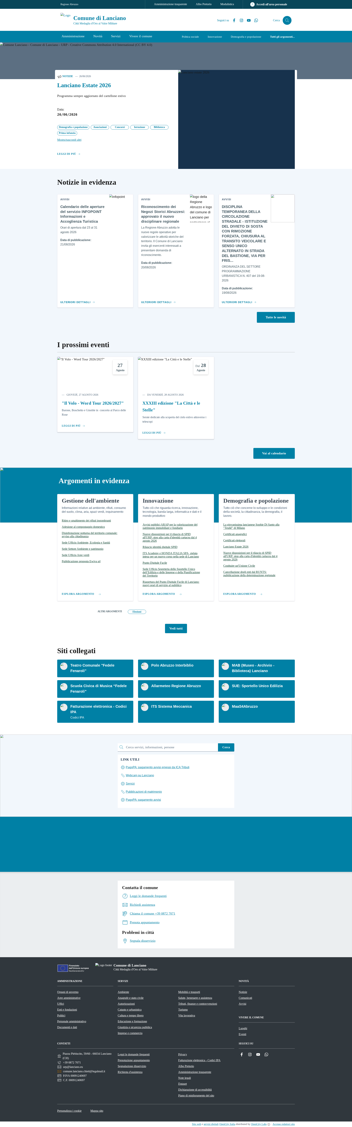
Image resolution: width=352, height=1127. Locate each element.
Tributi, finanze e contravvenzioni (197, 1003)
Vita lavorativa (186, 1015)
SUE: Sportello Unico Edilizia (257, 686)
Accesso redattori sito (284, 1124)
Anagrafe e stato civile (131, 997)
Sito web (196, 1124)
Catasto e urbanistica (130, 1009)
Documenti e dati (67, 1027)
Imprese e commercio (130, 1033)
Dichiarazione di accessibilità (195, 1089)
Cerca (226, 747)
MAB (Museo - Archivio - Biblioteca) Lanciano (253, 668)
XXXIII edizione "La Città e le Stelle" (171, 406)
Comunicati (245, 997)
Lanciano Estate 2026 (84, 85)
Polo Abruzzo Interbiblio (172, 665)
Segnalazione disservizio (132, 1066)
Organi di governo (67, 992)
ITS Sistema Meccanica (171, 706)
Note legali (184, 1077)
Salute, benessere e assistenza (195, 997)
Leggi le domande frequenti (134, 1054)
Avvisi (242, 1003)
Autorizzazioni (126, 1003)
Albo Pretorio (204, 4)
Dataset (182, 1083)
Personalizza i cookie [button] (69, 1110)
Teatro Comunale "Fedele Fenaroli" (92, 668)
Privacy (182, 1054)
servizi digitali (211, 1124)
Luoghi (243, 1028)
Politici (61, 1015)
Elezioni (137, 611)
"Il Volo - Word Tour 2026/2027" (93, 403)
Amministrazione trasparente (170, 4)
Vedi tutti (176, 628)
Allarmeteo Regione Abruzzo (176, 686)
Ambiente (123, 992)
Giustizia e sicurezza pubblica (135, 1027)
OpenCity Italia (227, 1124)
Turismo (183, 1009)
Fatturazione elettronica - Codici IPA (98, 709)
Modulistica (227, 4)
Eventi (242, 1034)
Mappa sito (96, 1110)
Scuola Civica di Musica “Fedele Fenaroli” (98, 688)
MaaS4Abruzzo (245, 706)
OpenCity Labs (259, 1124)
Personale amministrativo (71, 1021)
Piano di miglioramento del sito (196, 1095)
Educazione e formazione (132, 1021)
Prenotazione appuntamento (134, 1060)
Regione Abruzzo (69, 4)
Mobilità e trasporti (189, 992)
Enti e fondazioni (67, 1009)
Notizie (67, 76)
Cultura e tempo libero (131, 1015)
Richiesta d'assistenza (130, 1072)
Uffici (60, 1003)
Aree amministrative (68, 997)
